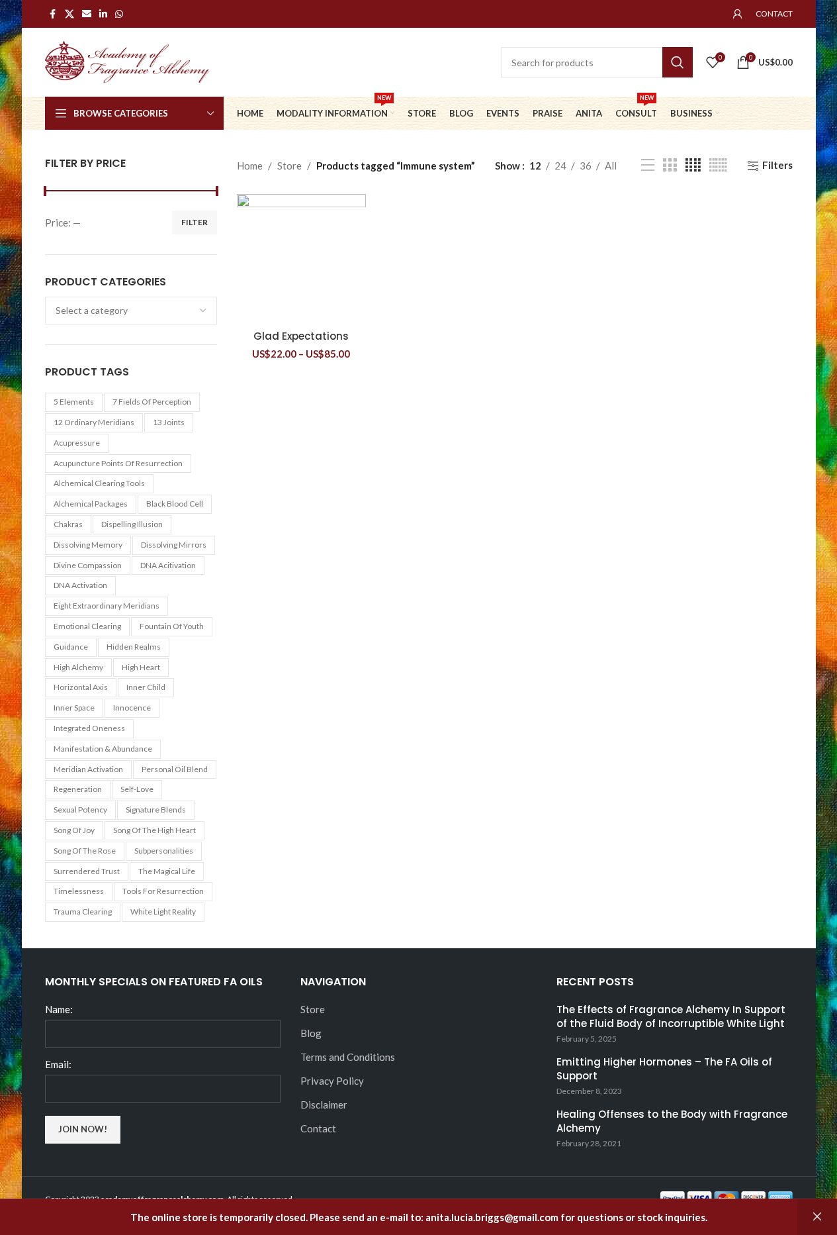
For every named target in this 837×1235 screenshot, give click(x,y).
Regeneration (78, 789)
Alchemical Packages (91, 504)
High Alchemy (78, 667)
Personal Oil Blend (175, 769)
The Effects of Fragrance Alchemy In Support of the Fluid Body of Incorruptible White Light (670, 1016)
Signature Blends (156, 810)
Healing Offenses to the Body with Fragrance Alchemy (671, 1121)
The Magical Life (166, 871)
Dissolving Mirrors (173, 545)
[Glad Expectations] (301, 258)
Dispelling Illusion (132, 524)
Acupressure (77, 443)
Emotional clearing (87, 626)
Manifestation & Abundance (103, 749)
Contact (318, 1128)
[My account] (738, 14)
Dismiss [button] (817, 1217)
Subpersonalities (163, 851)
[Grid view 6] (718, 165)
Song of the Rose (85, 851)
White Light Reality (163, 911)
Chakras (68, 524)
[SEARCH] (677, 62)
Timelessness (79, 891)
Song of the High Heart (154, 830)
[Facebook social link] (53, 14)
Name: (59, 1009)
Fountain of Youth (172, 626)
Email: (58, 1064)
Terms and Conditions (347, 1057)
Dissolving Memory (88, 545)
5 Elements (74, 402)
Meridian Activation (88, 769)
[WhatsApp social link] (119, 14)
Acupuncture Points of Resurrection (118, 463)
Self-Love (137, 789)
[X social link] (69, 14)
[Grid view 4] (693, 165)
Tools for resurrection (163, 891)
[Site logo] (127, 61)
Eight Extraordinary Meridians (106, 606)
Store (289, 166)
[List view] (647, 165)
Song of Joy (74, 830)
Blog (311, 1033)
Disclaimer (323, 1105)
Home (250, 166)
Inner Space (74, 708)
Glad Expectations (301, 336)
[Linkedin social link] (103, 14)
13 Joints (169, 422)
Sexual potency (80, 810)
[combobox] (131, 310)
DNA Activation (80, 585)
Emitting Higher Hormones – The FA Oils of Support (664, 1069)
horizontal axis (81, 687)
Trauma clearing (83, 911)
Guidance (71, 647)
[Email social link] (86, 14)
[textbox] (131, 310)
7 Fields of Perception (151, 402)
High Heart (141, 667)
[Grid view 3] (669, 165)
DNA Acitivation (168, 565)
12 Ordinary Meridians (94, 422)
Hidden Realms (134, 647)
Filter (194, 222)
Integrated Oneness (89, 728)
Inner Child (145, 687)
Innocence (132, 708)
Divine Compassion (88, 565)
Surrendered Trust (87, 871)
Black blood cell (174, 504)
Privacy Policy (332, 1081)
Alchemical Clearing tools (99, 483)
